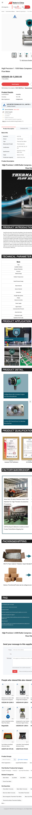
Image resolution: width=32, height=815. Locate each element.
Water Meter (6, 777)
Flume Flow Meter (7, 781)
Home (3, 11)
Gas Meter (14, 777)
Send (15, 671)
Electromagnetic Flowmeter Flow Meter (12, 796)
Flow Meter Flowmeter (24, 792)
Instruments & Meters (10, 11)
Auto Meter (23, 777)
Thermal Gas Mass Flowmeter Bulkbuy (12, 800)
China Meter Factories (8, 789)
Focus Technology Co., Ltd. (19, 808)
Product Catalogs (23, 759)
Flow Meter (29, 11)
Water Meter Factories (22, 789)
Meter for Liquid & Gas (21, 11)
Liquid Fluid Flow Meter (21, 762)
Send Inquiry (15, 84)
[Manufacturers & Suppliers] (16, 2)
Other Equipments (6, 762)
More (3, 803)
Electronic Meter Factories (9, 792)
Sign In (4, 121)
